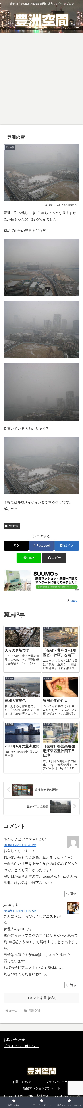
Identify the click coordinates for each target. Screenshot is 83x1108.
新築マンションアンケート (41, 1088)
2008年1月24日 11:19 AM (20, 910)
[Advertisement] (41, 80)
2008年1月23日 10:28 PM (20, 845)
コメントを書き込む (42, 998)
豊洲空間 (13, 526)
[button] (54, 558)
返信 (73, 894)
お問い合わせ (14, 1040)
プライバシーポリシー (21, 1046)
